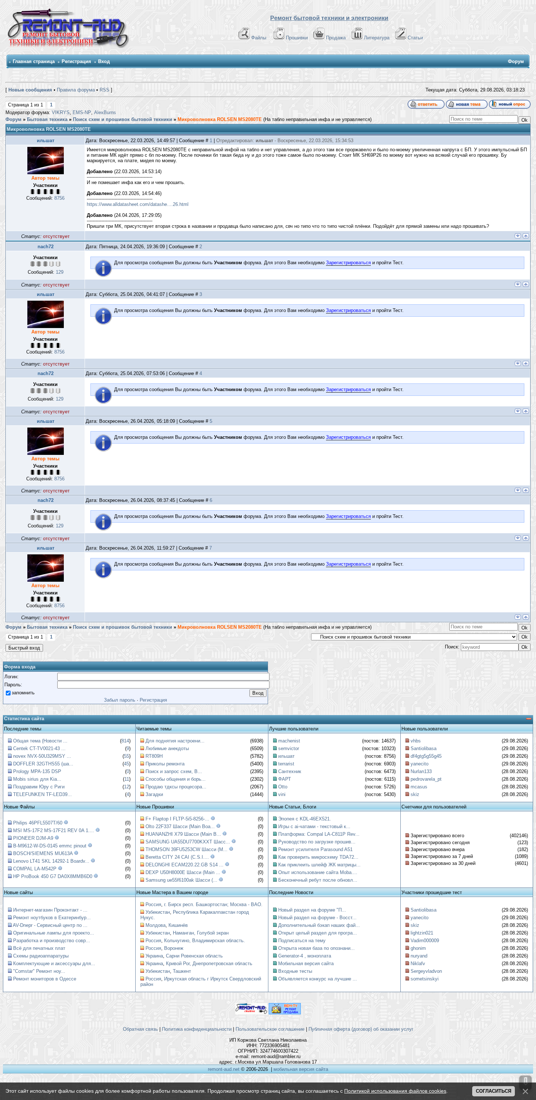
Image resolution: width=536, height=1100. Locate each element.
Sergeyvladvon (426, 971)
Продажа (336, 37)
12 (126, 786)
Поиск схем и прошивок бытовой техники (122, 119)
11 (126, 779)
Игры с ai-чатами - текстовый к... (314, 826)
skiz (415, 794)
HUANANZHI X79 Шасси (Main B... (183, 834)
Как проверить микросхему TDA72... (318, 857)
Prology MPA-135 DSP (37, 771)
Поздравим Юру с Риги (39, 786)
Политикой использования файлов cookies (395, 1091)
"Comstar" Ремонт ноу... (39, 971)
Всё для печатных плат (39, 948)
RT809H (154, 756)
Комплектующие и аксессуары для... (54, 963)
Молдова (155, 925)
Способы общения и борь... (175, 779)
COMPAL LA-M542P (35, 868)
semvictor (288, 748)
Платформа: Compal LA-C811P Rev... (319, 834)
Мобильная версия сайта (306, 963)
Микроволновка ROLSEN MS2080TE (220, 119)
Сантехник (289, 771)
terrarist (286, 764)
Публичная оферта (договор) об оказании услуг (360, 1029)
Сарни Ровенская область (194, 956)
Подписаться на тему (302, 940)
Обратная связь (140, 1029)
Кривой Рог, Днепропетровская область (209, 963)
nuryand (419, 956)
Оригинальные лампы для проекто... (53, 933)
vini (282, 794)
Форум (13, 119)
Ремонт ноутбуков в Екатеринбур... (52, 917)
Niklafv (418, 963)
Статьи (415, 37)
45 (126, 764)
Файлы (258, 37)
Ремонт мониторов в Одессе (44, 979)
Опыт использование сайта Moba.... (317, 872)
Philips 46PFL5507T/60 (37, 823)
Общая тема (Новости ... (40, 741)
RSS (104, 90)
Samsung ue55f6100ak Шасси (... (181, 880)
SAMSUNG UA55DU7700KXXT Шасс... (187, 841)
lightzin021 (422, 933)
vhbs (416, 741)
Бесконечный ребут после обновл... (317, 880)
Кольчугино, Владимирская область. (204, 940)
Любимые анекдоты (167, 748)
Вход (104, 61)
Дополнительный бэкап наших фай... (319, 925)
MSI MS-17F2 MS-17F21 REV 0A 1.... (53, 830)
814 (125, 741)
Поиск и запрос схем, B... (173, 771)
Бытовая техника (47, 119)
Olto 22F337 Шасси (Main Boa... (180, 826)
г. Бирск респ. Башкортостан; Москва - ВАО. (213, 904)
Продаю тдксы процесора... (175, 786)
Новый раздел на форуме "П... (312, 910)
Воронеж (173, 948)
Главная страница (34, 61)
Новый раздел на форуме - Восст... (317, 917)
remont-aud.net (224, 1069)
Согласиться (493, 1091)
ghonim (418, 948)
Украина (154, 956)
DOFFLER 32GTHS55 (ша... (43, 764)
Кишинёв (178, 925)
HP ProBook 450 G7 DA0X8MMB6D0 (52, 876)
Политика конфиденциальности (197, 1029)
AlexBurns (105, 112)
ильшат (45, 140)
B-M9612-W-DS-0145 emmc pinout (49, 846)
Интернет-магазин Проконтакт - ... (50, 910)
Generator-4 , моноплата (304, 956)
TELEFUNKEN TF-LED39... (42, 794)
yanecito (419, 764)
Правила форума (76, 90)
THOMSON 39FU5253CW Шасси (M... (186, 849)
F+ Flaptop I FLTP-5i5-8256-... (177, 819)
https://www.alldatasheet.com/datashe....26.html (138, 204)
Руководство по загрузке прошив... (317, 841)
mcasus (419, 786)
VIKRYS (61, 112)
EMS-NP (82, 112)
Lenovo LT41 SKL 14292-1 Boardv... (51, 861)
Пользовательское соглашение (270, 1029)
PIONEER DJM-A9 (33, 838)
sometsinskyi (425, 979)
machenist (289, 741)
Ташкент (182, 971)
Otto (282, 786)
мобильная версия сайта (300, 1069)
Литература (376, 37)
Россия (153, 904)
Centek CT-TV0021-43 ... (39, 748)
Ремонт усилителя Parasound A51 (315, 849)
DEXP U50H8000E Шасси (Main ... (182, 872)
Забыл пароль (119, 700)
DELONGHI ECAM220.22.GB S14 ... (184, 864)
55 (126, 756)
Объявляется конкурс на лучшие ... (317, 979)
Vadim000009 (425, 940)
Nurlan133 (421, 771)
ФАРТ (284, 779)
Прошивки (297, 37)
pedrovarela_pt (426, 779)
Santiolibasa (423, 748)
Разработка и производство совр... (51, 940)
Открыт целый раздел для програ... (317, 933)
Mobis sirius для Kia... (37, 779)
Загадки (154, 794)
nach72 (46, 246)
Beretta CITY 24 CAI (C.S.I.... (177, 857)
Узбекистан (157, 912)
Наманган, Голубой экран (201, 933)
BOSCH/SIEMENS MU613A (43, 853)
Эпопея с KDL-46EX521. (304, 819)
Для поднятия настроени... (175, 741)
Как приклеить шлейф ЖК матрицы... (319, 864)
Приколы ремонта (165, 764)
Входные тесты (295, 971)
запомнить (23, 692)
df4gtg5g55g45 (426, 756)
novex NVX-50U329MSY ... (42, 756)
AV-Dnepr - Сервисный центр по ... (50, 925)
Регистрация (76, 61)
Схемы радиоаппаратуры (41, 956)
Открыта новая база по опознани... (316, 948)
